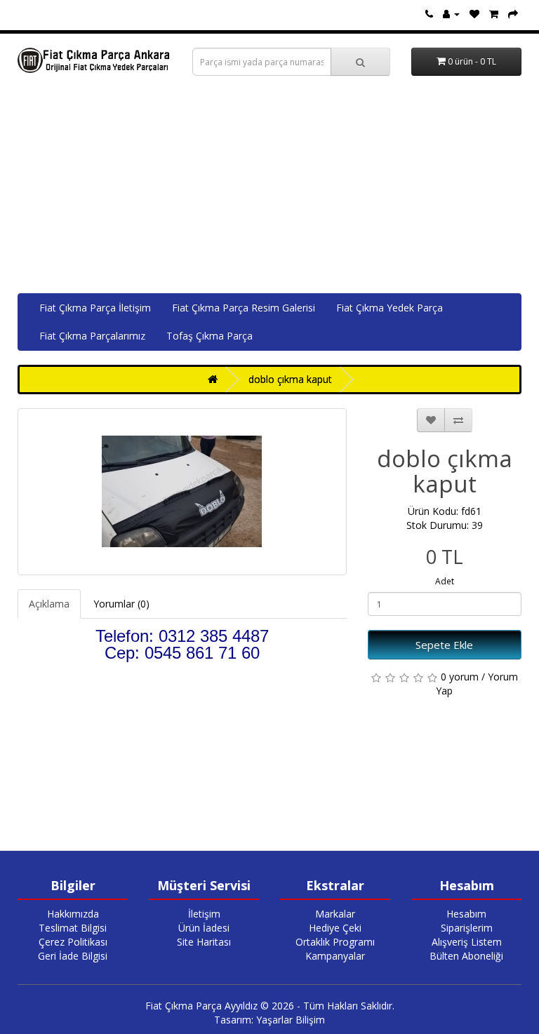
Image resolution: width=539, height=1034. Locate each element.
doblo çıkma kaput (290, 379)
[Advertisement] (269, 188)
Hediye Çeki (335, 927)
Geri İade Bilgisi (72, 955)
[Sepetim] (493, 13)
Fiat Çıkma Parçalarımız (92, 335)
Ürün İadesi (203, 927)
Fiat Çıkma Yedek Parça (389, 307)
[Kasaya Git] (513, 13)
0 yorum (460, 676)
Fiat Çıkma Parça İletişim (95, 307)
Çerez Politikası (73, 941)
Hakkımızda (73, 913)
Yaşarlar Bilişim (290, 1019)
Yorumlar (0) (121, 603)
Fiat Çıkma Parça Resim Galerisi (243, 307)
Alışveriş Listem (467, 941)
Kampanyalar (335, 955)
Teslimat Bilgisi (73, 927)
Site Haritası (204, 941)
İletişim (204, 913)
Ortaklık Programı (335, 941)
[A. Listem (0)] (474, 13)
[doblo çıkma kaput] (182, 491)
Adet (444, 581)
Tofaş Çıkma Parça (209, 335)
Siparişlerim (467, 927)
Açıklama (49, 603)
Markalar (335, 913)
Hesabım (466, 913)
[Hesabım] (451, 13)
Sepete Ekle (444, 645)
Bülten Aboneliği (466, 955)
